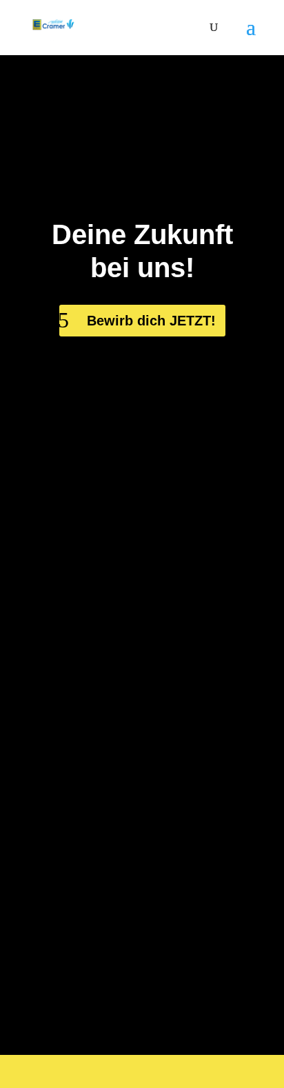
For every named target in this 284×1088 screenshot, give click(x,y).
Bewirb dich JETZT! (151, 320)
